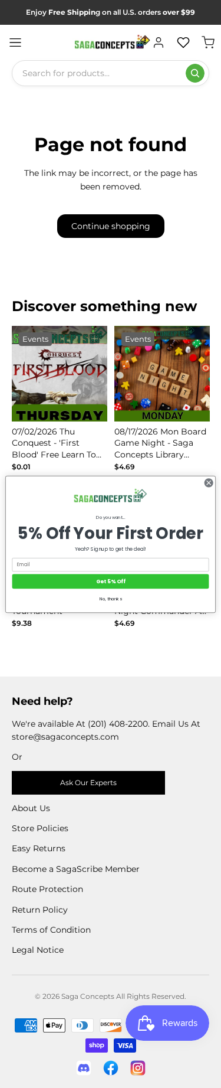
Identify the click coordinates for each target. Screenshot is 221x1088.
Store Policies (40, 828)
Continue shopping (110, 226)
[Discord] (83, 1068)
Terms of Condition (51, 929)
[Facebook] (111, 1068)
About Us (31, 808)
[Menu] (15, 42)
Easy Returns (38, 848)
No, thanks (111, 599)
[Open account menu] (158, 42)
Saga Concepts (87, 996)
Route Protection (47, 889)
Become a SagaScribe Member (76, 869)
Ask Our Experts (88, 782)
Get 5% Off (110, 581)
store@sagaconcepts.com (65, 736)
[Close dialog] (208, 482)
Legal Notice (38, 950)
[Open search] (195, 73)
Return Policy (40, 909)
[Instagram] (138, 1068)
